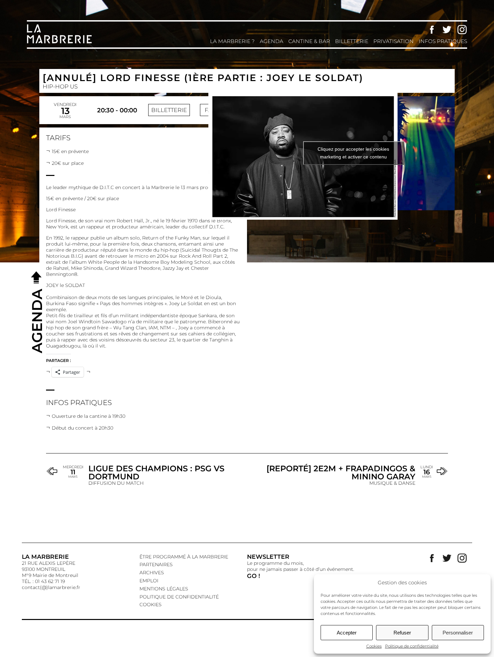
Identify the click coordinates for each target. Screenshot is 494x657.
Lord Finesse (61, 210)
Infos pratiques (443, 41)
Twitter (447, 30)
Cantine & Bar (309, 41)
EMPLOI (148, 581)
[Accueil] (60, 43)
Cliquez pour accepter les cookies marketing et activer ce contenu (353, 152)
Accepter (347, 632)
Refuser (402, 632)
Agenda (271, 41)
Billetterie (351, 41)
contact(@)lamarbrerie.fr (51, 587)
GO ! (253, 575)
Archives (151, 573)
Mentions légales (163, 589)
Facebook (432, 30)
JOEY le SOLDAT (65, 285)
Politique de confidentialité (412, 646)
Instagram (462, 30)
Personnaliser (458, 632)
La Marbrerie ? (232, 41)
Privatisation (393, 41)
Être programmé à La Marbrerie (183, 557)
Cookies (374, 646)
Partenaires (156, 564)
